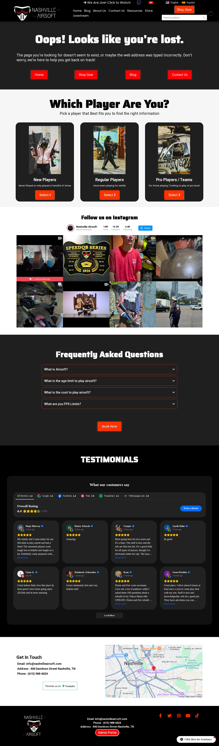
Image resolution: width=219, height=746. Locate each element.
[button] (172, 2)
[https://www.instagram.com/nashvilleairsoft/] (179, 715)
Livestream (81, 16)
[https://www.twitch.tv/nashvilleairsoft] (138, 3)
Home (77, 11)
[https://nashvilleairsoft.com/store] (37, 13)
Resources (134, 11)
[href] (153, 671)
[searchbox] (184, 17)
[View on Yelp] (20, 574)
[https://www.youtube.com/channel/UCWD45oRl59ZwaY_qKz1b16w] (189, 715)
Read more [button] (22, 557)
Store (149, 11)
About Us (99, 11)
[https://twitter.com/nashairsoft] (170, 715)
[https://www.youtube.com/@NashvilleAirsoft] (151, 2)
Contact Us (117, 11)
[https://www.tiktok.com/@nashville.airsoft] (197, 715)
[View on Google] (20, 527)
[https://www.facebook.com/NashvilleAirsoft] (161, 715)
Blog (87, 11)
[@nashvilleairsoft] (70, 228)
